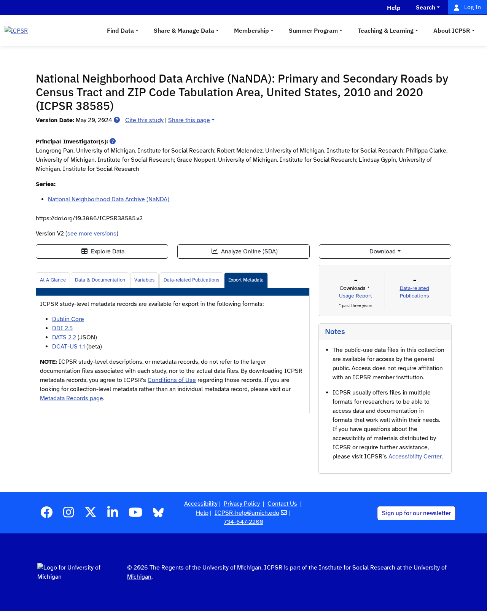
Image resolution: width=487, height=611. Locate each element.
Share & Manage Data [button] (184, 30)
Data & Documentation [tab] (100, 280)
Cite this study (144, 120)
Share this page (189, 120)
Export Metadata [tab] (246, 280)
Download (382, 251)
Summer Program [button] (313, 30)
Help (202, 513)
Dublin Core (68, 319)
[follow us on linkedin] (113, 515)
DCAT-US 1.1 (68, 346)
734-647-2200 (243, 522)
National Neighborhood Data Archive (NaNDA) (108, 199)
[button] (117, 120)
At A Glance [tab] (53, 280)
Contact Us (282, 504)
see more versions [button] (91, 233)
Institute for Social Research (357, 567)
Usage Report (355, 296)
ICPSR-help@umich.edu (247, 513)
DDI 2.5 (62, 328)
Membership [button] (251, 30)
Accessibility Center (415, 456)
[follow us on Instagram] (68, 515)
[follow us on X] (90, 515)
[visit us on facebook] (46, 515)
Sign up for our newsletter (416, 513)
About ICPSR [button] (451, 30)
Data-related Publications (191, 280)
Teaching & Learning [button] (386, 30)
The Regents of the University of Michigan (205, 567)
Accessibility (201, 504)
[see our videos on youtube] (135, 515)
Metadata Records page (71, 398)
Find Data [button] (120, 30)
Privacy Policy (242, 504)
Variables (144, 280)
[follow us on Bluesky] (158, 515)
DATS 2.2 (64, 337)
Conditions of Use (172, 380)
